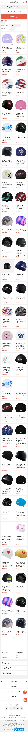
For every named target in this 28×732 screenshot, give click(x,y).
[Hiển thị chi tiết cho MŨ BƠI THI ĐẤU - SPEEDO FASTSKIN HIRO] (7, 266)
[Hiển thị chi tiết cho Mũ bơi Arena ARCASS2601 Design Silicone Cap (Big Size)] (7, 196)
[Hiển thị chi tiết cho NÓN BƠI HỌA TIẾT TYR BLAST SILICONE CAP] (7, 502)
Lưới (3, 22)
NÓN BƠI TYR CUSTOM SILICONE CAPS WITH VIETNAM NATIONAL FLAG (7, 564)
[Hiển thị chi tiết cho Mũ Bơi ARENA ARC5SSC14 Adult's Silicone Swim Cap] (20, 104)
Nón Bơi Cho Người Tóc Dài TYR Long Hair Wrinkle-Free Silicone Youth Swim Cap (20, 514)
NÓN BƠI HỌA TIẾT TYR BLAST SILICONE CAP (6, 512)
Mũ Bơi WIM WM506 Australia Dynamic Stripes (6, 71)
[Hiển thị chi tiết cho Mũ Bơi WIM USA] (20, 83)
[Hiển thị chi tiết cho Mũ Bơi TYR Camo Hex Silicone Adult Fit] (20, 127)
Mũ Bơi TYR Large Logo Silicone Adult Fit (7, 160)
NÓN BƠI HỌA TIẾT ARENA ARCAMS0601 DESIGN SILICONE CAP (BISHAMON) (7, 441)
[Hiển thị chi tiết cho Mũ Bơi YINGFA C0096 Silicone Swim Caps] (20, 38)
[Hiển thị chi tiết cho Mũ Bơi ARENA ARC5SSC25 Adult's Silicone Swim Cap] (20, 151)
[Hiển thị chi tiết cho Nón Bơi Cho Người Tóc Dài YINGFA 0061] (20, 288)
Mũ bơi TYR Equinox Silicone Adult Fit (6, 230)
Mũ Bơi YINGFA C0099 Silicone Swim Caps (7, 48)
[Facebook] (10, 708)
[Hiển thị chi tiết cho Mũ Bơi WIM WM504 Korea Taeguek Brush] (7, 83)
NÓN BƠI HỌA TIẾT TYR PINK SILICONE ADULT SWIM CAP (20, 538)
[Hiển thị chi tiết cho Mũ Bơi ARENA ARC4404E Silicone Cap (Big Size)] (20, 196)
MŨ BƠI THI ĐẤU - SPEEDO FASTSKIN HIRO (6, 276)
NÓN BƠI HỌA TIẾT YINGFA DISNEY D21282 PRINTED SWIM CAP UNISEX (20, 346)
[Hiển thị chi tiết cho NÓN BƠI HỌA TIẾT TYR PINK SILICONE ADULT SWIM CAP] (20, 528)
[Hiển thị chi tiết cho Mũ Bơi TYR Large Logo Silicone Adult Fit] (7, 151)
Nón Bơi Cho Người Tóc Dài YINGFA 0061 (21, 297)
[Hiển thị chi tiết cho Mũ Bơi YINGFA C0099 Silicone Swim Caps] (7, 38)
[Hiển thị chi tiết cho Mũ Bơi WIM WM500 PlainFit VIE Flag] (7, 104)
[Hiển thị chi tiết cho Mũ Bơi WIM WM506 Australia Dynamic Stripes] (7, 61)
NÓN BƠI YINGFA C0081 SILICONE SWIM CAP (20, 369)
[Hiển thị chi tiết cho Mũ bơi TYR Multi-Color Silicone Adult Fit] (20, 220)
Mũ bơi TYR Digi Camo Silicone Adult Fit (6, 252)
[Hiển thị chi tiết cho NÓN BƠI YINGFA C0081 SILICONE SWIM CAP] (20, 359)
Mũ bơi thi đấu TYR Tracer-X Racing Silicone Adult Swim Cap (20, 466)
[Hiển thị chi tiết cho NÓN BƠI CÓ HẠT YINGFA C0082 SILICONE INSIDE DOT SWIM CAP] (7, 359)
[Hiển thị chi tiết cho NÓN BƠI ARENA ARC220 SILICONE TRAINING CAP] (20, 407)
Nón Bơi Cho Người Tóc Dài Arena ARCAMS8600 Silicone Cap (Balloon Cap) (21, 441)
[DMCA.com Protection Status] (8, 730)
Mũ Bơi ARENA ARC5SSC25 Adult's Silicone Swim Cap (20, 161)
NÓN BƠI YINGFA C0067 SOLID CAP (20, 275)
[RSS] (21, 708)
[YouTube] (17, 708)
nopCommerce (17, 715)
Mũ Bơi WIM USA (20, 92)
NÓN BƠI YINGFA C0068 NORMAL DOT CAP (7, 298)
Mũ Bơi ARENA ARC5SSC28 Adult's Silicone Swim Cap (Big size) (6, 138)
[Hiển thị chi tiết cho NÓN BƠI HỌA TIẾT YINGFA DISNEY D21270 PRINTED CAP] (7, 311)
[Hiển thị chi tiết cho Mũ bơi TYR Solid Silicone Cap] (7, 455)
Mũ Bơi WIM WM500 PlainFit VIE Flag (6, 114)
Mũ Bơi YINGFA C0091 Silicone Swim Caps (7, 184)
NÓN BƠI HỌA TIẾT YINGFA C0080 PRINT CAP (21, 321)
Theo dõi (25, 700)
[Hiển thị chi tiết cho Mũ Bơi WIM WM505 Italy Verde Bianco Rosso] (20, 61)
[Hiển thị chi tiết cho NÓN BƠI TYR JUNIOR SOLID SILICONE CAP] (20, 479)
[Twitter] (6, 708)
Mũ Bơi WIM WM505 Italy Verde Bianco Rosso (20, 71)
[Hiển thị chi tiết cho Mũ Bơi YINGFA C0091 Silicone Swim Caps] (7, 174)
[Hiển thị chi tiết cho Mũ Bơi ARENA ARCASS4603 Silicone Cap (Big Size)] (20, 174)
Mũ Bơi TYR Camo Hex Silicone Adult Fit (21, 136)
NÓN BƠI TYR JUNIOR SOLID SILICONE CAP (19, 489)
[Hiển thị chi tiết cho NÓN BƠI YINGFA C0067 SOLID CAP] (20, 266)
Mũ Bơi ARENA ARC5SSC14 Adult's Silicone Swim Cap (20, 115)
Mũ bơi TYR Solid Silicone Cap (6, 464)
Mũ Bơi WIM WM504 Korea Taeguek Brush (7, 93)
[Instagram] (14, 708)
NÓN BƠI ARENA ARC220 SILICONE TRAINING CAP (20, 417)
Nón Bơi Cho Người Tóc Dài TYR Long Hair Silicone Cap (6, 489)
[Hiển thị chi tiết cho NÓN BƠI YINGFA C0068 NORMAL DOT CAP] (7, 288)
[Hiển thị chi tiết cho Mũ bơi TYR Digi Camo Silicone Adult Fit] (7, 241)
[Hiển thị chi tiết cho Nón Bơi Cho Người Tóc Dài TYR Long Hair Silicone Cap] (7, 479)
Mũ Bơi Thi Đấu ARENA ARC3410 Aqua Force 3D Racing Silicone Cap (20, 253)
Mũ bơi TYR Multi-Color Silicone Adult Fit (21, 230)
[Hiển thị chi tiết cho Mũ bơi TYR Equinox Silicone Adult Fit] (7, 220)
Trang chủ (9, 7)
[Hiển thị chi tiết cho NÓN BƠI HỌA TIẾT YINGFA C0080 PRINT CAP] (20, 311)
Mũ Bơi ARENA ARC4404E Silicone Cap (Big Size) (20, 206)
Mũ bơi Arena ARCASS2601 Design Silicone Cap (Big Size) (7, 207)
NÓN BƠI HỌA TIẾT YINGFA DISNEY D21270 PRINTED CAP (6, 322)
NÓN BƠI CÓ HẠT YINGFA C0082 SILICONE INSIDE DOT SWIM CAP (6, 370)
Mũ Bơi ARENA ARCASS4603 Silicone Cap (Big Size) (21, 184)
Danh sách (7, 22)
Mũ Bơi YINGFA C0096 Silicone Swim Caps (20, 48)
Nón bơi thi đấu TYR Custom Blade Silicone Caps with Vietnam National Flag (21, 564)
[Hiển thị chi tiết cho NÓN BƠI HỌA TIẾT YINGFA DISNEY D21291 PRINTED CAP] (7, 335)
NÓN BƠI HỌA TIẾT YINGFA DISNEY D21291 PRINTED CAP (6, 346)
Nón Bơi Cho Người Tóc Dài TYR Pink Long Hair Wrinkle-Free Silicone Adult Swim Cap (6, 539)
